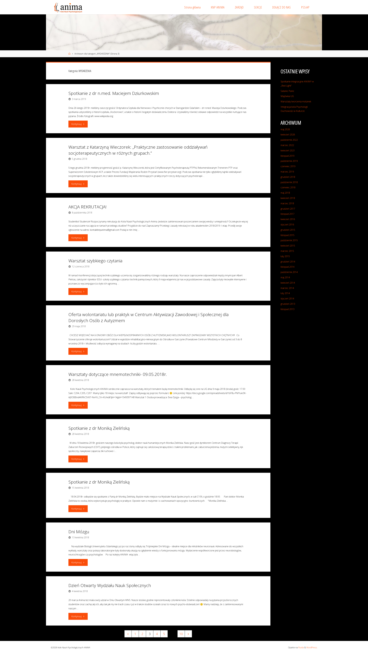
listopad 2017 (287, 213)
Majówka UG (287, 96)
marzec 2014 (287, 288)
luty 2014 (285, 293)
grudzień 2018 (288, 177)
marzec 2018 (287, 203)
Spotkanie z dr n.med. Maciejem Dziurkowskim (113, 93)
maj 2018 (285, 192)
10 (181, 634)
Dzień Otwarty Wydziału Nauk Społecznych (109, 585)
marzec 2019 (287, 171)
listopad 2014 (287, 266)
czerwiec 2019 (288, 166)
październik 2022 (289, 139)
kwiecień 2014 (288, 282)
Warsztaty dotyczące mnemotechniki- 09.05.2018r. (117, 374)
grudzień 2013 (288, 303)
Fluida (301, 647)
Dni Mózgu (78, 532)
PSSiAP (305, 7)
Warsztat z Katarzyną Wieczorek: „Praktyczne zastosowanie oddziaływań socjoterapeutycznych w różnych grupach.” (138, 150)
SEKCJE (258, 7)
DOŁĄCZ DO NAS (281, 7)
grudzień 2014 (288, 261)
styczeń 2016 (287, 224)
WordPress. (311, 647)
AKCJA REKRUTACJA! (87, 207)
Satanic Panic (287, 91)
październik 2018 (289, 182)
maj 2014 (285, 277)
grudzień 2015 (288, 229)
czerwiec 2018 (288, 187)
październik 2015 (289, 240)
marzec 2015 (287, 251)
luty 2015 (285, 256)
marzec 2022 (287, 145)
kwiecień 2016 (288, 219)
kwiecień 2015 (288, 245)
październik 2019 (289, 161)
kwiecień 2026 (288, 134)
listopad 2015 (287, 235)
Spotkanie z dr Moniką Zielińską (99, 428)
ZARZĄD (239, 7)
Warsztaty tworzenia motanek (296, 101)
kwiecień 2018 (288, 198)
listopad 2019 (287, 155)
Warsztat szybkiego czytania (95, 261)
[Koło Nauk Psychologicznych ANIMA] (67, 7)
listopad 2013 (287, 309)
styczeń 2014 (287, 298)
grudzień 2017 (288, 208)
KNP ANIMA (218, 7)
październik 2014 (289, 272)
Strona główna (192, 7)
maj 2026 (285, 129)
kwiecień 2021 (288, 150)
